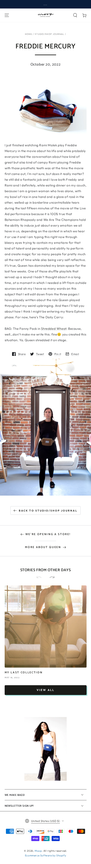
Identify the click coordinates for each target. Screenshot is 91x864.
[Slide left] (41, 577)
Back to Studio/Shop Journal (48, 510)
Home (28, 34)
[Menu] (6, 15)
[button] (75, 15)
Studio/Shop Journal (49, 34)
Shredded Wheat (53, 329)
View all (45, 690)
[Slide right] (50, 577)
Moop (38, 850)
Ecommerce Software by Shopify (45, 855)
